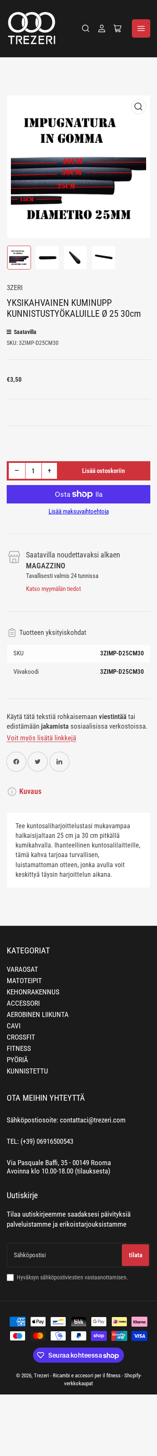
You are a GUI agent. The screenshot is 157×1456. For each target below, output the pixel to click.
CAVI (14, 1026)
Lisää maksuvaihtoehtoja (79, 511)
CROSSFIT (21, 1037)
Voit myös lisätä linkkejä (41, 738)
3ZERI (15, 288)
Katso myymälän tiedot (53, 589)
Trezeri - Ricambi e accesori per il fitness (77, 1375)
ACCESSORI (23, 1003)
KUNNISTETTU (27, 1071)
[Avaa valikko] (141, 28)
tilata (135, 1255)
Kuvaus (30, 791)
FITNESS (19, 1049)
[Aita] (86, 28)
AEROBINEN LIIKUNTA (38, 1015)
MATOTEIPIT (24, 981)
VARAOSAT (22, 969)
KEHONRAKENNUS (33, 992)
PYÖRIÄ (17, 1060)
